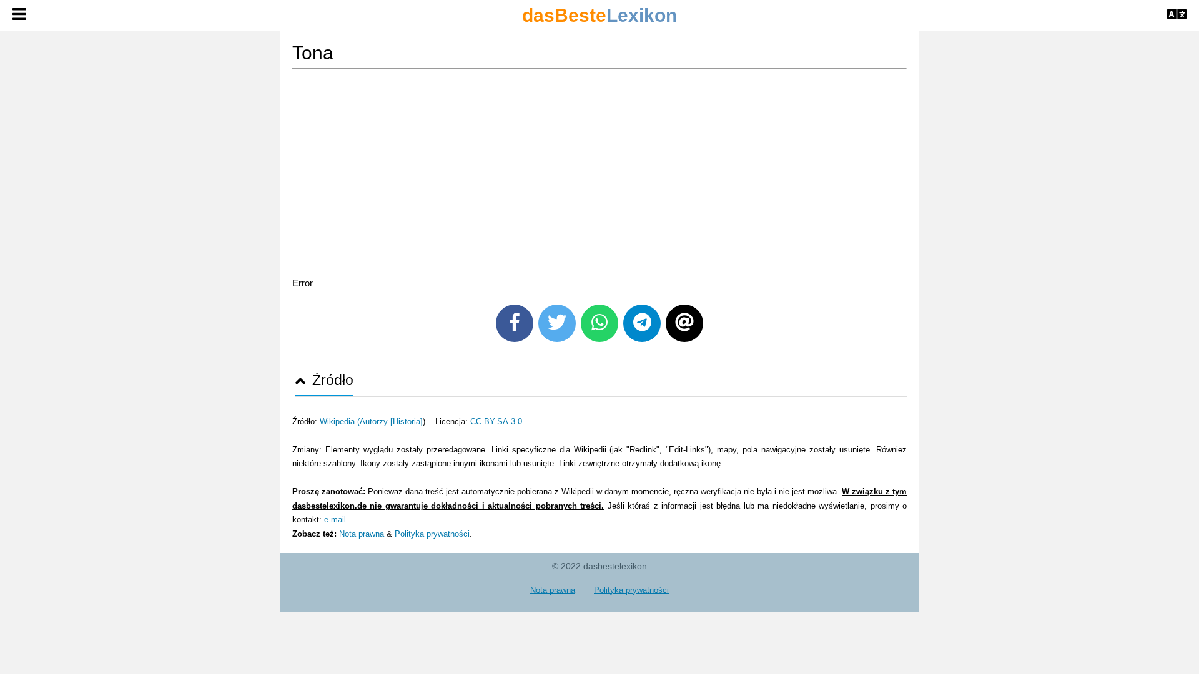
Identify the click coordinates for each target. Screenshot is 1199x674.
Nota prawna (361, 534)
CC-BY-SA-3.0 (496, 421)
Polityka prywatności (432, 534)
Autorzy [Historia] (391, 421)
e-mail (335, 519)
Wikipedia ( (340, 421)
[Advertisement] (599, 175)
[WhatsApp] (599, 323)
